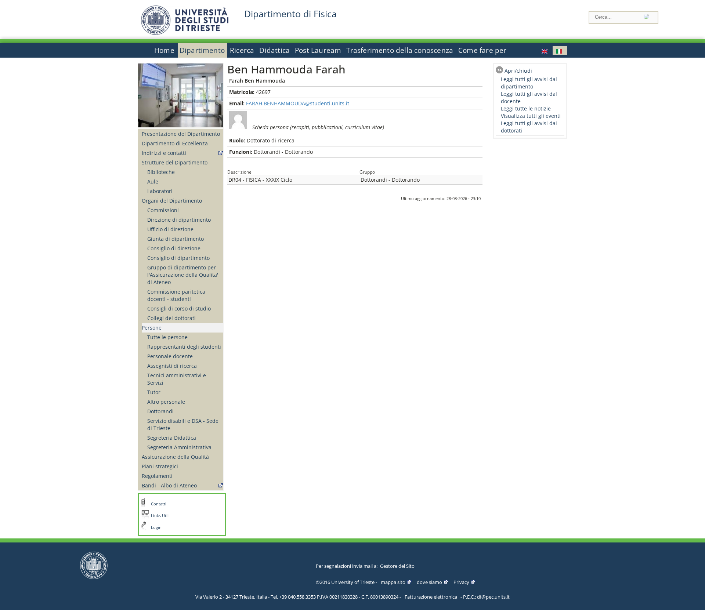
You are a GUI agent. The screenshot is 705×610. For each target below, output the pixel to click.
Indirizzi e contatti (164, 152)
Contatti (158, 503)
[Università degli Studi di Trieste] (184, 32)
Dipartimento (202, 50)
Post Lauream (318, 50)
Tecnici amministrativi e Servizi (176, 379)
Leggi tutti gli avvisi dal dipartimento (529, 83)
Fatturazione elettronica (431, 596)
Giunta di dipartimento (175, 238)
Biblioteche (161, 171)
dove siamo (429, 582)
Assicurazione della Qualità (175, 456)
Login (156, 527)
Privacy (461, 582)
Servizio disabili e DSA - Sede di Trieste (182, 424)
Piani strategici (160, 466)
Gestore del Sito (397, 566)
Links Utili (160, 515)
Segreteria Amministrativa (179, 447)
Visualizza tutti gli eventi (531, 115)
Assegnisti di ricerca (172, 365)
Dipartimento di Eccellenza (175, 143)
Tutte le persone (167, 337)
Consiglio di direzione (173, 248)
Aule (152, 181)
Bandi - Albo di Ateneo (169, 485)
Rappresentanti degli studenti (184, 346)
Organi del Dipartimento (172, 200)
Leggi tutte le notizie (526, 108)
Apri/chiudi (518, 70)
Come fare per (482, 50)
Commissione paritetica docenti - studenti (176, 295)
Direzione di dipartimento (179, 219)
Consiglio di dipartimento (178, 257)
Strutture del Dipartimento (174, 162)
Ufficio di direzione (170, 229)
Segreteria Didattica (171, 437)
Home (164, 50)
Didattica (274, 50)
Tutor (153, 392)
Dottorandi (160, 411)
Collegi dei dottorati (171, 318)
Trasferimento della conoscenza (399, 50)
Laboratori (160, 191)
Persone (152, 327)
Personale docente (170, 356)
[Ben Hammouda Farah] (545, 50)
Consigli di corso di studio (179, 308)
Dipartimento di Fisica (290, 13)
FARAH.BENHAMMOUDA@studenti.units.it (297, 103)
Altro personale (166, 401)
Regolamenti (157, 475)
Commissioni (163, 210)
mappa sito (393, 582)
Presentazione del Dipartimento (181, 133)
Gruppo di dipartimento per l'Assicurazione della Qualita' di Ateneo (182, 275)
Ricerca (242, 50)
